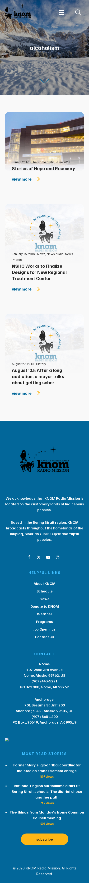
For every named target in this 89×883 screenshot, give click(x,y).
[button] (29, 557)
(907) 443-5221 (45, 681)
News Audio (55, 254)
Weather (44, 614)
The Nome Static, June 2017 (50, 162)
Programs (44, 621)
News (41, 254)
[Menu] (62, 13)
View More (22, 179)
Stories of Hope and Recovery (43, 168)
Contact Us (44, 636)
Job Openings (44, 629)
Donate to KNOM (44, 606)
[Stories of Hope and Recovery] (44, 141)
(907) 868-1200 (45, 716)
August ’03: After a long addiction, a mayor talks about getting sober (38, 376)
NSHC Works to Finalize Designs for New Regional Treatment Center (39, 272)
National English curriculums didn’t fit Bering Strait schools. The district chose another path (47, 791)
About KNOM (45, 583)
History (41, 364)
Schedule (45, 591)
